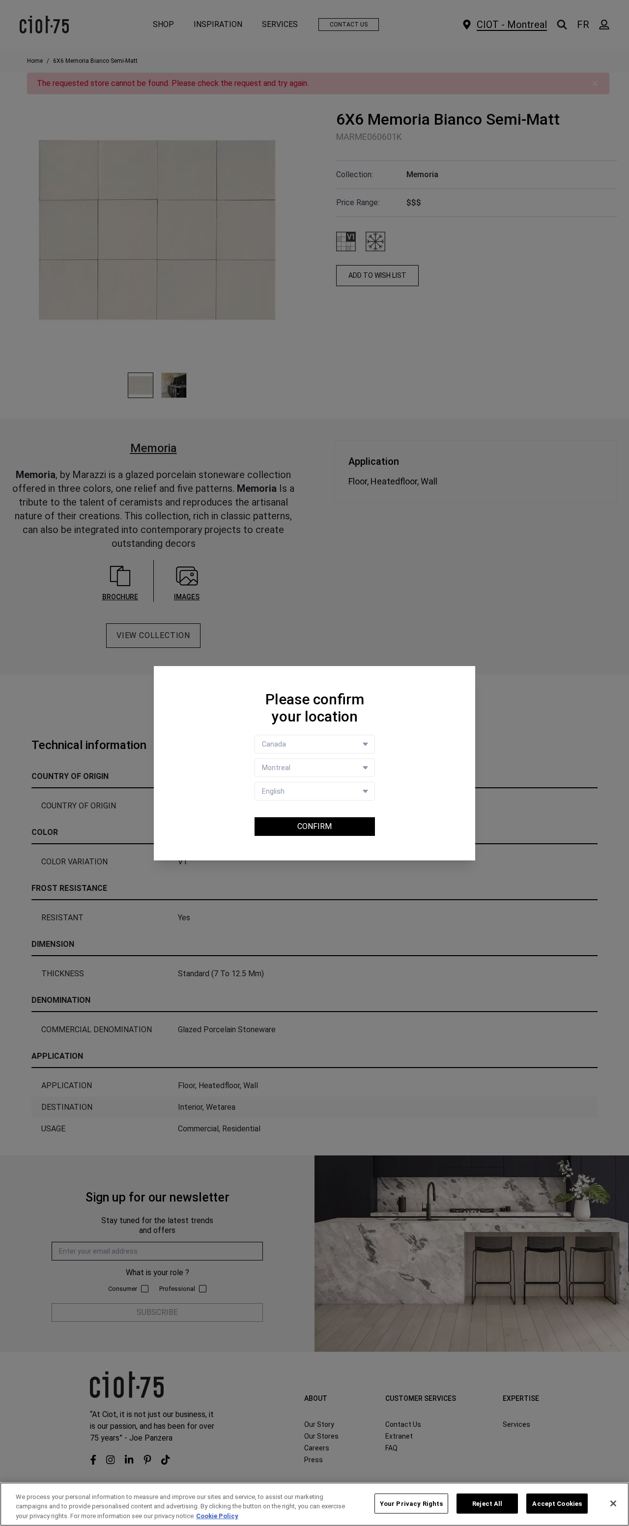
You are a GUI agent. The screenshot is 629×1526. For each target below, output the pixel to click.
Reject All (487, 1503)
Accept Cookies (557, 1503)
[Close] (613, 1503)
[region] (314, 1504)
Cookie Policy (217, 1516)
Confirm (314, 826)
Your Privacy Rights (411, 1503)
